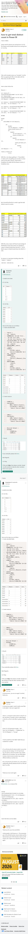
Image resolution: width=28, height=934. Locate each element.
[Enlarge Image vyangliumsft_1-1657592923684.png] (7, 315)
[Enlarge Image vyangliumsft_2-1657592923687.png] (14, 383)
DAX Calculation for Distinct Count (12, 914)
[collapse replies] (14, 481)
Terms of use (21, 926)
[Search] (17, 17)
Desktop (4, 20)
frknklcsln (7, 29)
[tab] (13, 882)
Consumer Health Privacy (19, 931)
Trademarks (3, 929)
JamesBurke (12, 905)
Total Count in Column (9, 909)
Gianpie (13, 894)
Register (20, 16)
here (18, 453)
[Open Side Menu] (2, 17)
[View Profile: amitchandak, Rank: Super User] (3, 780)
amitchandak (8, 780)
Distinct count (7, 903)
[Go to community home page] (9, 16)
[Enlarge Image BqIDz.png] (13, 225)
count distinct (7, 892)
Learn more (18, 25)
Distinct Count (7, 897)
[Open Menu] (26, 21)
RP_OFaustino (13, 910)
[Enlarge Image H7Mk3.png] (14, 185)
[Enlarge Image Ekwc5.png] (14, 58)
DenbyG (13, 899)
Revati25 (13, 916)
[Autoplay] (11, 882)
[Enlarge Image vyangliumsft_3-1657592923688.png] (14, 446)
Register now (4, 11)
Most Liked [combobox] (23, 478)
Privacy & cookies (13, 926)
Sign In (24, 16)
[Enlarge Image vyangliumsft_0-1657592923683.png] (7, 293)
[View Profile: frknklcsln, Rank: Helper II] (3, 30)
